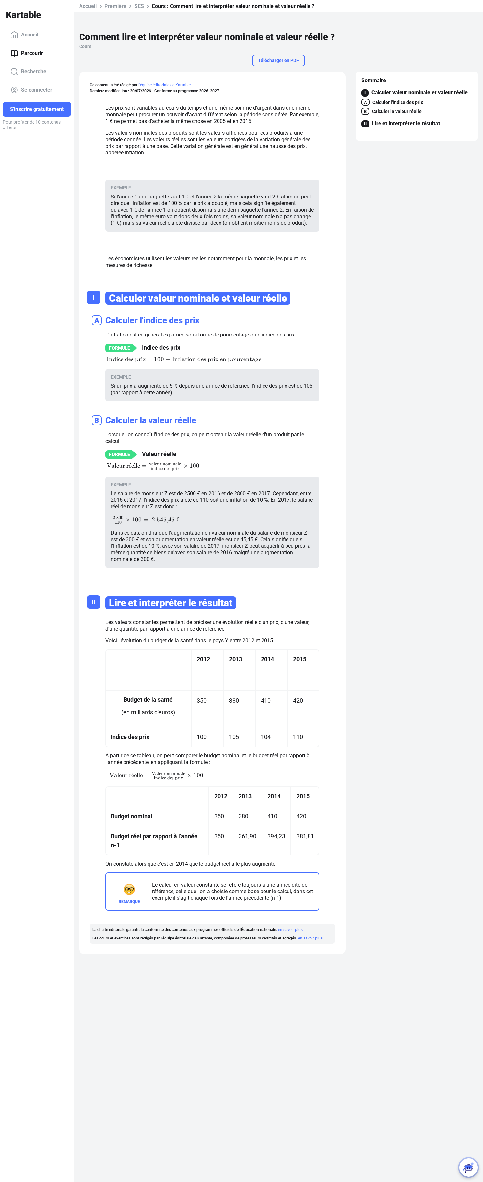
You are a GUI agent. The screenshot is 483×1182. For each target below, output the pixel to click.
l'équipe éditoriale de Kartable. (165, 85)
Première (115, 6)
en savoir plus (290, 929)
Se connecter (36, 90)
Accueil (29, 35)
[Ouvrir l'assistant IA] (468, 1167)
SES (139, 6)
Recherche (33, 71)
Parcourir (32, 53)
